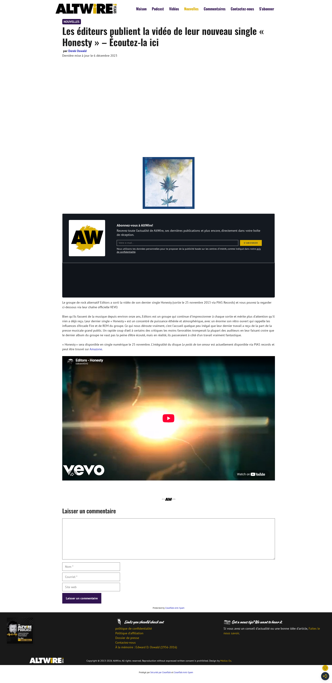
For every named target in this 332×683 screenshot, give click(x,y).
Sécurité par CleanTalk (160, 672)
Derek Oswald (77, 51)
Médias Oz (225, 660)
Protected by (169, 607)
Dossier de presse (127, 638)
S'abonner (266, 8)
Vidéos (174, 8)
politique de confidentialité (133, 628)
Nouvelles (191, 8)
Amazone (96, 349)
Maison (141, 8)
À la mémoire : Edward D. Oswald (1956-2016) (146, 647)
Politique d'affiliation (129, 633)
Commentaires (214, 8)
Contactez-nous (242, 8)
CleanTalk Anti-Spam (175, 607)
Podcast (158, 8)
